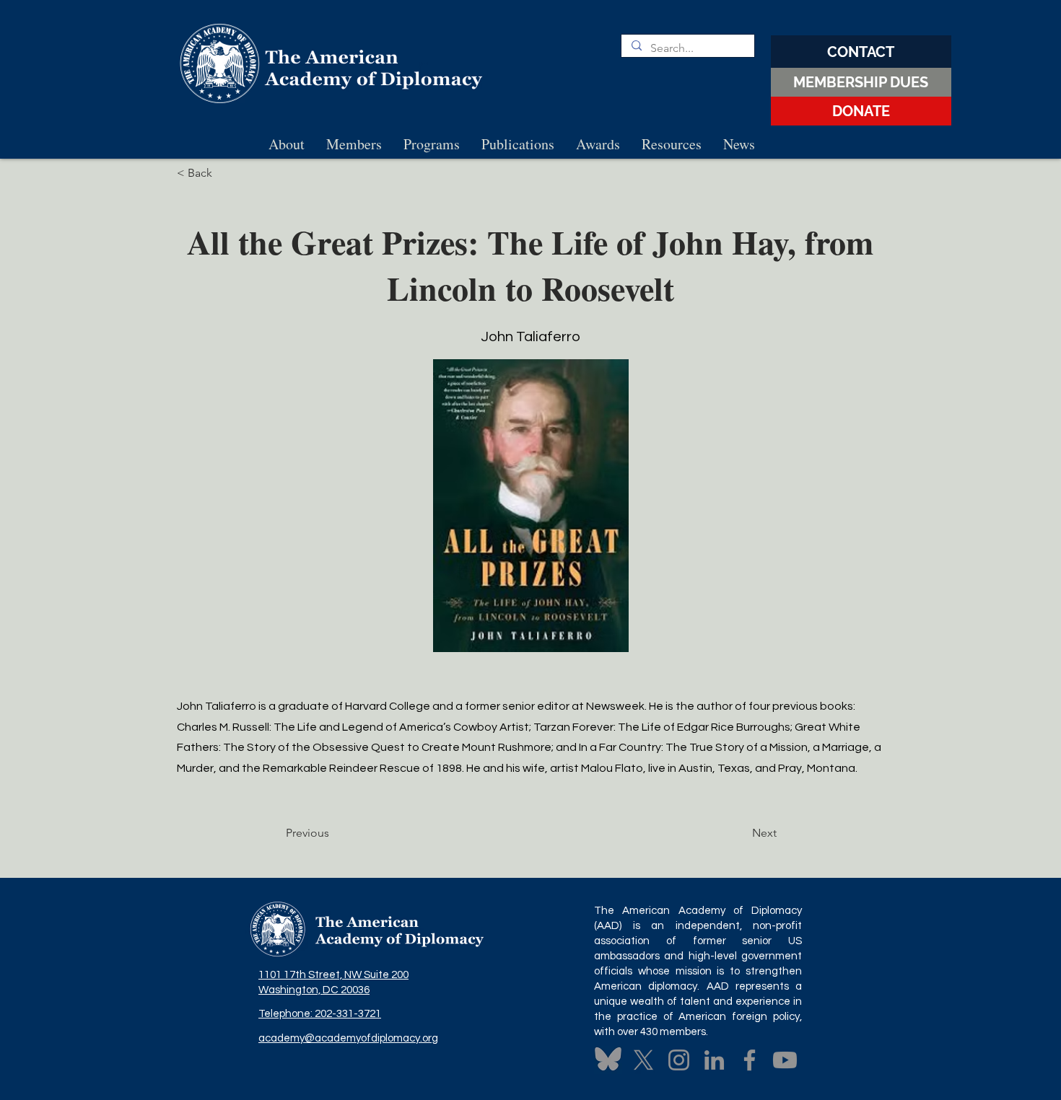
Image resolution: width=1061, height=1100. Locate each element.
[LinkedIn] (714, 1060)
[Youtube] (785, 1060)
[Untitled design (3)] (608, 1060)
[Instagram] (679, 1060)
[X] (643, 1060)
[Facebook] (749, 1060)
